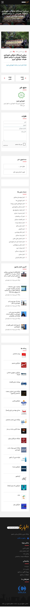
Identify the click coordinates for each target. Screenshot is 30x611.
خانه (18, 18)
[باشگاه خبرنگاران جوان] (23, 440)
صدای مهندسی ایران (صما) (13, 410)
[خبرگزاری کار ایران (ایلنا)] (23, 487)
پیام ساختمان (16, 354)
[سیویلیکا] (22, 589)
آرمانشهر (18, 476)
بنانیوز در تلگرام (21, 538)
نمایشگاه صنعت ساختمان (22, 556)
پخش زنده (26, 554)
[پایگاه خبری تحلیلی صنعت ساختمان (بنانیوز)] (23, 393)
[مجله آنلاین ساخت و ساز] (23, 431)
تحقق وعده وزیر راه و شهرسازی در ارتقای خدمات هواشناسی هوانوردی (13, 314)
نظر (11, 52)
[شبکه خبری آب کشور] (23, 459)
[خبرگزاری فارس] (23, 403)
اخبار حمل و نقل (20, 226)
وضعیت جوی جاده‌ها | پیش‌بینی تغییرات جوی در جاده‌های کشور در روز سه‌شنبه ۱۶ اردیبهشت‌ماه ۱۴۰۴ (12, 289)
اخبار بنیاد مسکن (20, 235)
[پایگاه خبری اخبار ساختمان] (23, 421)
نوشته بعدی (9, 78)
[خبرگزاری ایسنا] (23, 469)
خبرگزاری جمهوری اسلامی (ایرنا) (13, 373)
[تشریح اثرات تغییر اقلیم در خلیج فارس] (23, 327)
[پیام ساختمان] (23, 355)
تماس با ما (26, 569)
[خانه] (23, 497)
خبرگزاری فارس (16, 401)
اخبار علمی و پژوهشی (19, 245)
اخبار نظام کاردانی (20, 258)
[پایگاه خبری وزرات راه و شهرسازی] (23, 450)
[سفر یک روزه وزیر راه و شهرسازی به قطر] (23, 303)
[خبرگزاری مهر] (23, 506)
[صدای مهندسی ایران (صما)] (23, 412)
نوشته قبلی (22, 78)
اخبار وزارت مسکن (20, 251)
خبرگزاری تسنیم (16, 363)
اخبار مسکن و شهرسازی (18, 207)
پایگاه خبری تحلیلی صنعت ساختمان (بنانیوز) (13, 392)
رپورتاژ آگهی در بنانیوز (23, 572)
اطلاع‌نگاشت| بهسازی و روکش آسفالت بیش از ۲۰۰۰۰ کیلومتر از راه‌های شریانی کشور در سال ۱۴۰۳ (12, 275)
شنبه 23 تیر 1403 (20, 52)
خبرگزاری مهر (16, 505)
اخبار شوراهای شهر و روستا (18, 204)
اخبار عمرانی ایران (24, 551)
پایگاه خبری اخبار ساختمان (13, 420)
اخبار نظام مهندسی (20, 232)
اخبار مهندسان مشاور (19, 197)
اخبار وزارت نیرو (21, 248)
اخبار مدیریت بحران (19, 213)
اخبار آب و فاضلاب (20, 216)
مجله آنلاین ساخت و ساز (13, 429)
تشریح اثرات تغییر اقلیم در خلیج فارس (13, 326)
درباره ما (27, 566)
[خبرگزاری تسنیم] (23, 365)
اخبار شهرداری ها (20, 200)
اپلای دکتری (26, 548)
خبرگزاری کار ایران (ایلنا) (14, 486)
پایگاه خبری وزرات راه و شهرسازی (12, 280)
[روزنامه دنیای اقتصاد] (23, 384)
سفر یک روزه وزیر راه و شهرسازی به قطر (14, 302)
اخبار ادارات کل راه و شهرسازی (17, 242)
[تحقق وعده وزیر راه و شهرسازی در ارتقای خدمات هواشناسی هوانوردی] (23, 314)
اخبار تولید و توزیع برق (19, 210)
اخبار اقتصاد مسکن (20, 220)
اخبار (13, 18)
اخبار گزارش (22, 229)
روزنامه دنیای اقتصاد (14, 382)
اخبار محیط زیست (20, 223)
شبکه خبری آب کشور (14, 457)
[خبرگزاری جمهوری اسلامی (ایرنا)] (23, 374)
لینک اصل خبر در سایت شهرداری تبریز (16, 65)
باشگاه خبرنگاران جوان (14, 439)
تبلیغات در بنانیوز (24, 575)
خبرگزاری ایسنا (16, 467)
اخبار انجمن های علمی (19, 239)
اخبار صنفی (22, 254)
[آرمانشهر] (23, 478)
